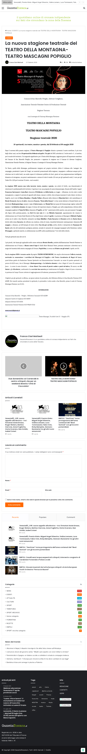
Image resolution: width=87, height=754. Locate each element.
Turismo (48, 706)
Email (7, 490)
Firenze (48, 695)
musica (43, 702)
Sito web (48, 490)
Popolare (42, 517)
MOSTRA (35, 702)
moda (52, 698)
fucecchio (35, 698)
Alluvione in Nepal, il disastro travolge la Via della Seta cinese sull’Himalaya (34, 648)
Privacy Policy (66, 699)
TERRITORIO (11, 609)
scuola (34, 706)
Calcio (47, 687)
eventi (41, 695)
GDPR (62, 693)
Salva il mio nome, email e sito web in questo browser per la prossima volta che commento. (40, 500)
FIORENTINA (11, 620)
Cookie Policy (66, 705)
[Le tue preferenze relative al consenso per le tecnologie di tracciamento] (83, 750)
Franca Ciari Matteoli (16, 62)
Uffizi (33, 710)
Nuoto (51, 702)
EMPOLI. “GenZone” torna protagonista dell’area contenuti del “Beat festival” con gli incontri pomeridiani (69, 422)
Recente (15, 517)
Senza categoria (12, 616)
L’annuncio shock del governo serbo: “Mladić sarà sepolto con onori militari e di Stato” (38, 652)
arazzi (34, 687)
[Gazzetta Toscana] (43, 18)
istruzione (44, 698)
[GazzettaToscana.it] (17, 8)
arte (40, 687)
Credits (48, 750)
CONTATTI (63, 690)
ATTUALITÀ (11, 598)
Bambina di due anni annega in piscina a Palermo (24, 662)
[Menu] (3, 8)
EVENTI (15, 30)
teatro (41, 706)
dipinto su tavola (47, 691)
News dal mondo (12, 642)
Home (9, 30)
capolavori (35, 691)
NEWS (9, 591)
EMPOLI (9, 627)
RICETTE (10, 623)
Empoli (34, 695)
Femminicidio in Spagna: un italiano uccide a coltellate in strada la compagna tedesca (38, 655)
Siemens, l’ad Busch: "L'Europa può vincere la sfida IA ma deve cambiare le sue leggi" (38, 659)
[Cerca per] (84, 8)
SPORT (9, 605)
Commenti (71, 517)
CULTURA (10, 602)
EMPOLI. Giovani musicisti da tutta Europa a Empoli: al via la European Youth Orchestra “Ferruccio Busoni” (48, 568)
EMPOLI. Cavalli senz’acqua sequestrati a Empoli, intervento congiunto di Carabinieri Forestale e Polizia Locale (49, 558)
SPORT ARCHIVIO (13, 612)
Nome (8, 480)
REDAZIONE (64, 686)
